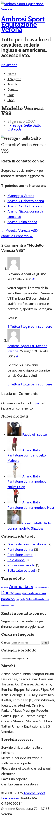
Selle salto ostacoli (37, 599)
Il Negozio (14, 79)
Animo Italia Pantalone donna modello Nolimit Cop (26, 481)
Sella (23, 599)
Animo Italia (21, 586)
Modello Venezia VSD (19, 230)
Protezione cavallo (21, 565)
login (35, 403)
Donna (8, 592)
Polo (17, 600)
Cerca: (5, 642)
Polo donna (16, 560)
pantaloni (8, 599)
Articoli (12, 84)
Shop (10, 100)
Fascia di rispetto (34, 434)
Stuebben (5, 606)
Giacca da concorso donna (27, 544)
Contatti (13, 89)
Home (11, 74)
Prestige (15, 125)
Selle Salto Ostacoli (24, 127)
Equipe (18, 594)
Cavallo (36, 587)
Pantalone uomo (20, 554)
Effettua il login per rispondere (29, 326)
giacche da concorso (33, 593)
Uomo (12, 606)
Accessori (4, 587)
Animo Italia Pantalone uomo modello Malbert (26, 455)
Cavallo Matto (44, 587)
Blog (10, 95)
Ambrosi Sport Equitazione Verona (23, 24)
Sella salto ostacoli (21, 570)
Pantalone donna (20, 549)
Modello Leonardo (17, 236)
